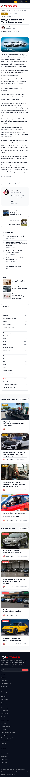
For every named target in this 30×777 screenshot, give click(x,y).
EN (21, 1)
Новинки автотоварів (15, 347)
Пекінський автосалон (15, 358)
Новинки (15, 344)
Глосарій (3, 729)
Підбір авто (4, 680)
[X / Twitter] (15, 183)
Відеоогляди (4, 713)
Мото (15, 338)
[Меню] (27, 6)
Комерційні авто (15, 335)
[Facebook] (13, 183)
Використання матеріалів (22, 771)
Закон (15, 330)
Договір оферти (11, 771)
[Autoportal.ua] (9, 6)
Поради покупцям (6, 707)
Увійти (26, 1)
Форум (3, 716)
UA (15, 1)
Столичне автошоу (15, 370)
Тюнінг (15, 376)
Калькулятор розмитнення (8, 732)
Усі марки (3, 677)
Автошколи (4, 756)
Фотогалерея (4, 686)
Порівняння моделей (6, 683)
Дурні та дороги (15, 324)
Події (15, 361)
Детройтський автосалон (15, 318)
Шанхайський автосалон (15, 387)
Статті (2, 702)
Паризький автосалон (15, 355)
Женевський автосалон (15, 327)
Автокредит (4, 735)
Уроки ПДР (15, 381)
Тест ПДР (3, 723)
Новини (15, 341)
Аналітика (15, 315)
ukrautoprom (9, 176)
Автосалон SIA (15, 309)
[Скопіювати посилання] (18, 183)
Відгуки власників (6, 689)
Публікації (3, 705)
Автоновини (4, 699)
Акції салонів (15, 312)
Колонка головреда (15, 332)
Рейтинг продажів (6, 692)
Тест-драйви (4, 710)
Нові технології (15, 350)
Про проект (4, 762)
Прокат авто (4, 759)
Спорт (15, 367)
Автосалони (4, 751)
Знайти (25, 669)
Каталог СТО (4, 753)
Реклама (3, 774)
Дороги (15, 321)
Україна (4, 13)
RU (18, 1)
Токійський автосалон (15, 373)
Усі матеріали (23, 399)
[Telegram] (10, 183)
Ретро (15, 364)
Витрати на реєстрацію (7, 738)
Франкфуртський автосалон (15, 384)
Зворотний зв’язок (10, 774)
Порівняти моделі (5, 740)
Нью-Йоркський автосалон (15, 353)
